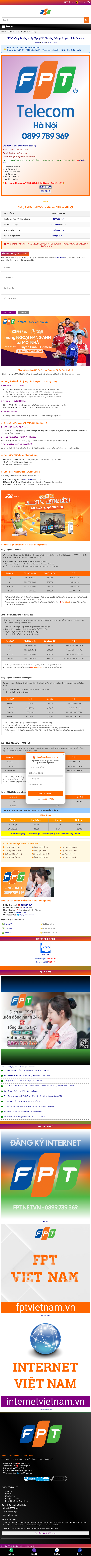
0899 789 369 (48, 799)
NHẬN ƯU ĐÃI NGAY (45, 794)
